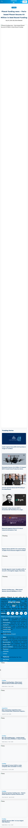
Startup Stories (7, 627)
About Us (5, 640)
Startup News (6, 622)
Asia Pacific (6, 659)
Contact (5, 653)
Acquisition (4, 708)
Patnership (5, 651)
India (4, 664)
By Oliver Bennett (17, 20)
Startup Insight (7, 629)
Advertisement (7, 642)
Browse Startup (7, 631)
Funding (14, 7)
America (5, 661)
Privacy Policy (6, 644)
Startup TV (6, 625)
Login (24, 1)
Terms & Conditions (8, 646)
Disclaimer (5, 649)
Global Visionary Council (9, 634)
